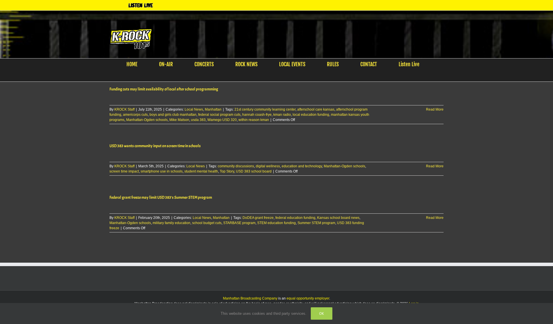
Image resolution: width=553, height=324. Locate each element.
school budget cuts (206, 223)
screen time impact (124, 171)
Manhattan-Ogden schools (147, 120)
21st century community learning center (265, 109)
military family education (171, 223)
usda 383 (198, 120)
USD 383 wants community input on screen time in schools (155, 145)
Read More (435, 109)
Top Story (227, 171)
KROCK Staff (124, 109)
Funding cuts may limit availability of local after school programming (163, 89)
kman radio (282, 115)
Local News (194, 109)
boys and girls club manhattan (172, 115)
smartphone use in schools (162, 171)
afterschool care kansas (315, 109)
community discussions (236, 166)
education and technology (302, 166)
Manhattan (213, 109)
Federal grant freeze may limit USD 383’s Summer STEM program (160, 197)
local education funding (311, 115)
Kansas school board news (338, 218)
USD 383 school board (254, 171)
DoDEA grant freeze (258, 218)
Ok (321, 313)
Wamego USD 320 (222, 120)
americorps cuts (135, 115)
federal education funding (295, 218)
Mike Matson (179, 120)
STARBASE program (239, 223)
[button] (273, 76)
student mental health (201, 171)
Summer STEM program (316, 223)
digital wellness (268, 166)
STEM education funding (276, 223)
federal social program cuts (219, 115)
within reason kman (253, 120)
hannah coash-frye (257, 115)
